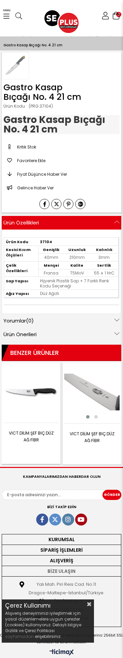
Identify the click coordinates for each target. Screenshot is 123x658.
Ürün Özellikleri (21, 222)
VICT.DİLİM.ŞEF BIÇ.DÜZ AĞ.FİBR (31, 436)
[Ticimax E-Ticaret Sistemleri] (62, 652)
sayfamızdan (19, 636)
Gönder (112, 494)
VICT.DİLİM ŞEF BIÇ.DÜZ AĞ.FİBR (92, 437)
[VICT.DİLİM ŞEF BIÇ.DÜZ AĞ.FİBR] (92, 392)
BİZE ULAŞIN (61, 571)
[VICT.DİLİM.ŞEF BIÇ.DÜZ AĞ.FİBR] (31, 392)
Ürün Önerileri (20, 334)
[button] (88, 416)
